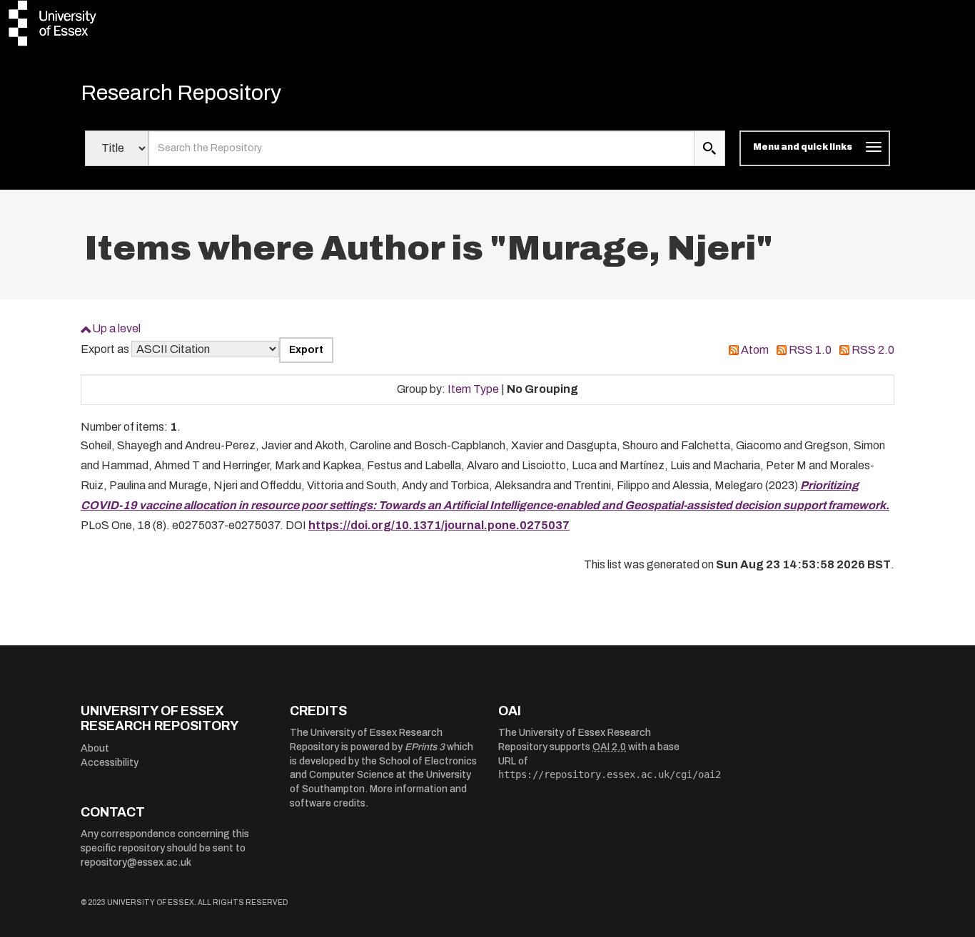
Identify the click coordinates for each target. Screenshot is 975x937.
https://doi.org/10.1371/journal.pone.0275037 (439, 525)
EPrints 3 (425, 747)
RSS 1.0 (810, 350)
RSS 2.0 (873, 350)
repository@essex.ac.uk (136, 862)
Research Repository (181, 92)
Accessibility (109, 762)
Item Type (473, 389)
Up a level (116, 328)
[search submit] (709, 148)
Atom (755, 350)
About (95, 748)
